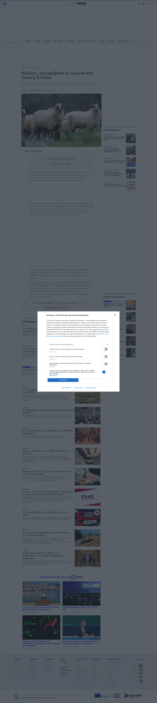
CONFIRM (63, 380)
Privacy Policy (90, 388)
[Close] (115, 315)
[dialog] (78, 351)
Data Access (78, 388)
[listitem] (78, 344)
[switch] (105, 349)
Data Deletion (66, 388)
